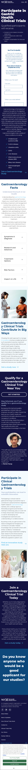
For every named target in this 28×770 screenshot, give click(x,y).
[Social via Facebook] (2, 709)
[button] (14, 238)
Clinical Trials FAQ (6, 728)
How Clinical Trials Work (8, 721)
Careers (3, 739)
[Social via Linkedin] (10, 709)
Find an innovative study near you (12, 544)
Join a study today (13, 643)
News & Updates (5, 717)
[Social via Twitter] (6, 709)
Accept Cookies (14, 764)
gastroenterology (20, 197)
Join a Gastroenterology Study (12, 172)
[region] (14, 757)
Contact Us (4, 725)
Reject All (14, 760)
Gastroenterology (9, 109)
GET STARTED (14, 394)
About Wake (4, 713)
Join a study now (8, 367)
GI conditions (5, 340)
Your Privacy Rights (15, 757)
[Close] (14, 768)
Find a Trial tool (13, 631)
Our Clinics (4, 732)
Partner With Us (5, 736)
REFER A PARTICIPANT (14, 688)
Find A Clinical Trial (6, 743)
